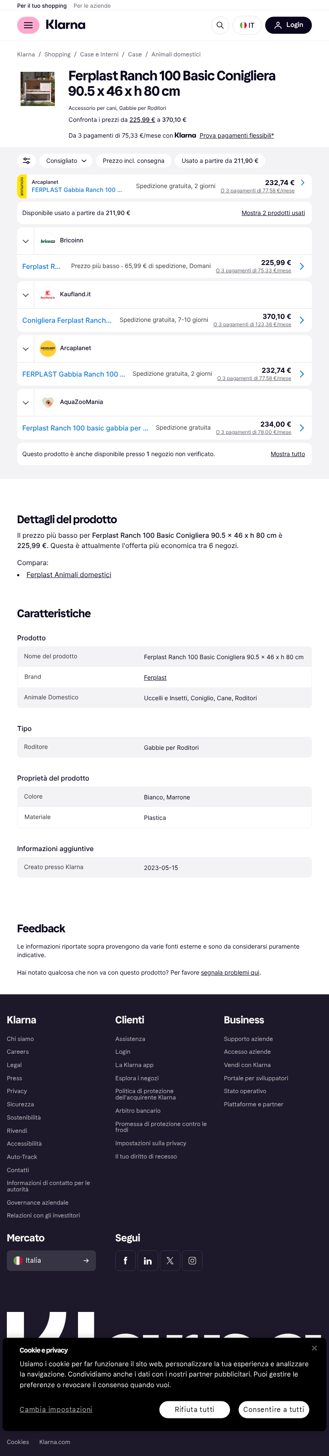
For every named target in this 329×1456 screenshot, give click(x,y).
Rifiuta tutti (195, 1409)
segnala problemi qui (230, 972)
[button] (247, 25)
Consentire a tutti (273, 1409)
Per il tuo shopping (42, 6)
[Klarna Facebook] (125, 1260)
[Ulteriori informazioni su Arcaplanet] (25, 348)
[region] (164, 1384)
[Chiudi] (314, 1347)
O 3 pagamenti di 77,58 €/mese (258, 190)
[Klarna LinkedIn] (148, 1260)
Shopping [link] (58, 54)
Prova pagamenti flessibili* (237, 135)
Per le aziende (92, 6)
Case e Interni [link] (99, 54)
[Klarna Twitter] (170, 1260)
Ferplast (155, 677)
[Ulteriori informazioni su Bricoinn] (25, 241)
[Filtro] (26, 161)
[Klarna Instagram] (192, 1260)
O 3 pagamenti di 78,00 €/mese (253, 432)
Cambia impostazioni (56, 1410)
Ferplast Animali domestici (69, 574)
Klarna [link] (26, 54)
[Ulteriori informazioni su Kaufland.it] (25, 295)
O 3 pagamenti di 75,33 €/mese (253, 270)
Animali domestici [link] (175, 54)
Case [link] (135, 54)
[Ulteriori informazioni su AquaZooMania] (25, 402)
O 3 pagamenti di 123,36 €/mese (252, 324)
